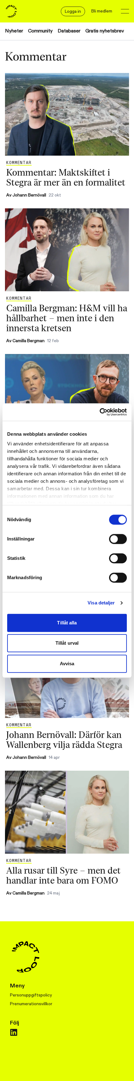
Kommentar (18, 163)
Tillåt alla (67, 622)
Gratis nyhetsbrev (104, 31)
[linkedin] (13, 1032)
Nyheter (14, 31)
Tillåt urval (67, 643)
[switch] (118, 539)
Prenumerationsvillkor (31, 1004)
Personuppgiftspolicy (31, 995)
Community (40, 31)
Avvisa (67, 663)
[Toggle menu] (125, 11)
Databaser (69, 31)
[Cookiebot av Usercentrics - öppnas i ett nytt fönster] (99, 412)
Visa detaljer (101, 602)
